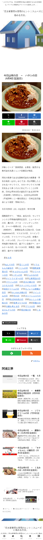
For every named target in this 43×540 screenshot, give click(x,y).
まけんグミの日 (8, 310)
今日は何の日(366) (11, 323)
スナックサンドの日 (28, 285)
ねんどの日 (9, 265)
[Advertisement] (21, 45)
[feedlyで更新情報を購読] (11, 353)
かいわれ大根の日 (19, 293)
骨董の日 (37, 303)
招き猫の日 (26, 310)
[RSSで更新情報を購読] (31, 353)
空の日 (16, 296)
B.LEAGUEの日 (16, 299)
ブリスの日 (30, 306)
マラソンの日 (11, 282)
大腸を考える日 (12, 306)
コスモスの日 (7, 285)
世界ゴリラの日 (20, 303)
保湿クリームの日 (11, 289)
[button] (34, 122)
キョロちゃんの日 (20, 272)
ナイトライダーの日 (14, 278)
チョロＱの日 (32, 275)
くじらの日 (23, 268)
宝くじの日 (24, 265)
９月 (9, 258)
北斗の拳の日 (29, 282)
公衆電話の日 (34, 278)
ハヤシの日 (17, 275)
